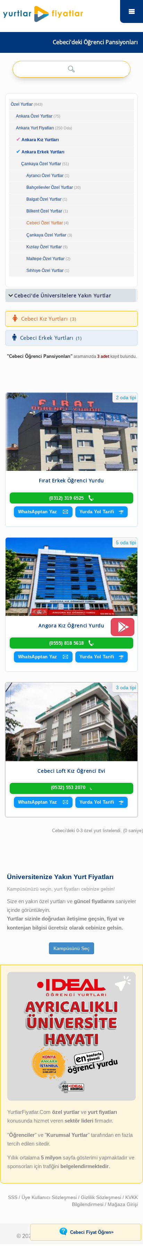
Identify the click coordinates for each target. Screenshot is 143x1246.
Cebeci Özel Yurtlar (44, 222)
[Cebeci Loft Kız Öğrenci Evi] (71, 722)
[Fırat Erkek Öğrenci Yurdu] (71, 432)
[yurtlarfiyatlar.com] (59, 12)
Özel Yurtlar (22, 104)
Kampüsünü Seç (71, 948)
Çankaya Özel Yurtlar (41, 163)
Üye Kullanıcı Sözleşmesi (50, 1197)
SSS (13, 1197)
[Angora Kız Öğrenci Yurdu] (71, 577)
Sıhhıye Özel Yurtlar (45, 270)
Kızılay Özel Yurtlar (44, 246)
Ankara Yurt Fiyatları (44, 128)
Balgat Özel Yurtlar (43, 199)
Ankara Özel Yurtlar (34, 116)
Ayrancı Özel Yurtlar (45, 175)
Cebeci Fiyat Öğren (91, 1232)
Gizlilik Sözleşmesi (102, 1197)
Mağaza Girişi (123, 1204)
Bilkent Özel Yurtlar (44, 211)
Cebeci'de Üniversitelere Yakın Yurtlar (62, 295)
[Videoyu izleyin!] (122, 630)
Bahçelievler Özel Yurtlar (49, 187)
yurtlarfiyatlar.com (131, 11)
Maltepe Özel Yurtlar (45, 258)
